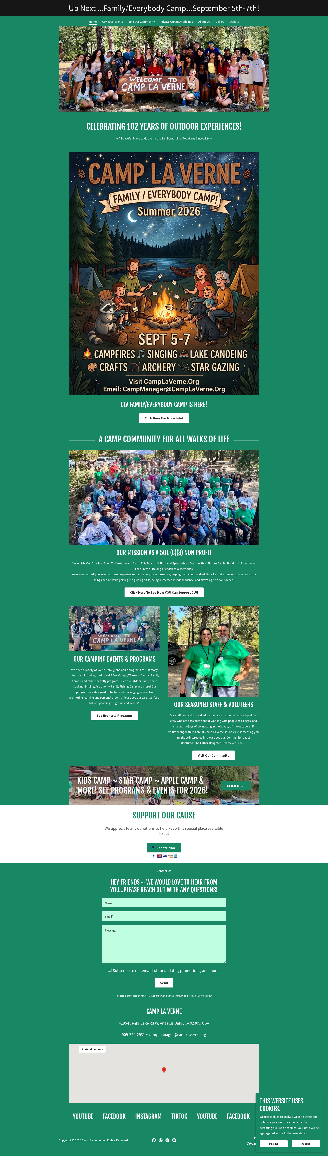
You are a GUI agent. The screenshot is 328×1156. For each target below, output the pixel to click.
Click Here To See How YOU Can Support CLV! (164, 592)
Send (164, 983)
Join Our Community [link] (141, 22)
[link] (73, 1116)
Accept (306, 1143)
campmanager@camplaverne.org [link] (177, 1034)
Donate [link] (234, 22)
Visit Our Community (213, 755)
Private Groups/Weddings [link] (176, 22)
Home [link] (93, 22)
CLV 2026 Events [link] (112, 22)
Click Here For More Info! (164, 418)
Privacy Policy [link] (176, 995)
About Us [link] (204, 22)
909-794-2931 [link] (133, 1034)
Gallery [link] (220, 22)
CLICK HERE (236, 786)
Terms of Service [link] (197, 995)
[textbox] (164, 902)
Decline (273, 1143)
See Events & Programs (114, 715)
